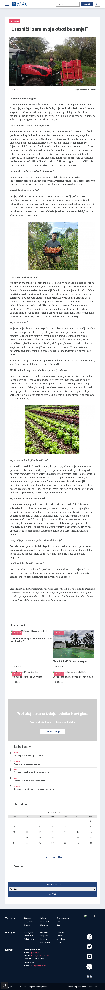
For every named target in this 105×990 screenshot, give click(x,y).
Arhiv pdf (61, 932)
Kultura (43, 918)
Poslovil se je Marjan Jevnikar (26, 676)
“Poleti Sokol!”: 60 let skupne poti (70, 661)
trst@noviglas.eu (38, 965)
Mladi (59, 922)
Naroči (87, 4)
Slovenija (44, 925)
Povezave (44, 939)
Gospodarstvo (63, 918)
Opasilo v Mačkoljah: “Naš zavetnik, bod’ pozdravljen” (31, 639)
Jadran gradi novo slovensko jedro (29, 781)
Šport (59, 925)
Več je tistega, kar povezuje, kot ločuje (73, 676)
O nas (59, 942)
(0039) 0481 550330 (40, 955)
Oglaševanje (29, 939)
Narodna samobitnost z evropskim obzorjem (34, 789)
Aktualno (28, 918)
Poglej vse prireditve (52, 857)
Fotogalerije (45, 942)
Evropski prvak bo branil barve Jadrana (31, 772)
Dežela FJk (44, 922)
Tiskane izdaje (52, 731)
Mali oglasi (28, 932)
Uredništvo (28, 936)
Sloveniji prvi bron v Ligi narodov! (29, 755)
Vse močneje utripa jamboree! (27, 764)
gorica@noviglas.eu (39, 952)
